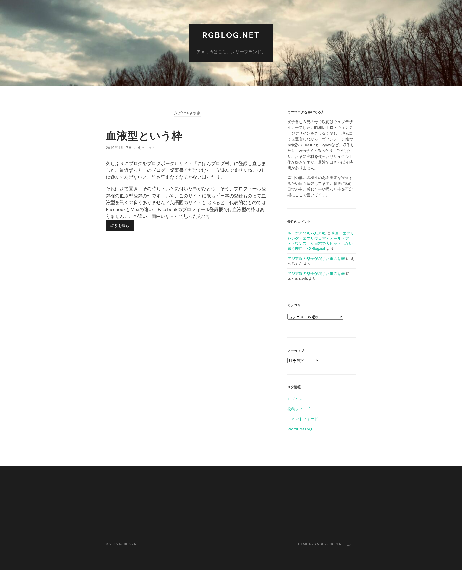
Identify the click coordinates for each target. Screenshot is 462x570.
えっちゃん (147, 148)
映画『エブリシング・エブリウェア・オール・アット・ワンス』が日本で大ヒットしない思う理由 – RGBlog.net (320, 240)
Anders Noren (328, 544)
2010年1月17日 (119, 148)
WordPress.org (299, 428)
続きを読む (119, 225)
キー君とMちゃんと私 (306, 233)
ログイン (295, 398)
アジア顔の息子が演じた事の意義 (316, 258)
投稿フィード (298, 408)
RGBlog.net (231, 35)
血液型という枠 (144, 135)
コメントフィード (302, 418)
